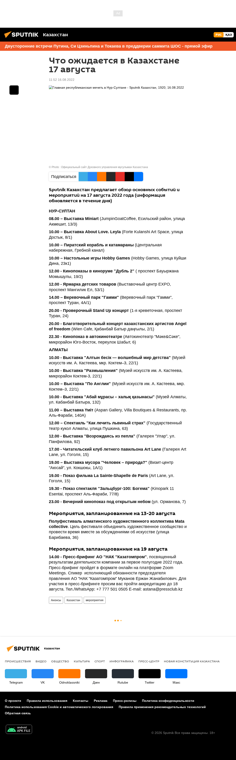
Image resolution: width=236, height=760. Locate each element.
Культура (82, 661)
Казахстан (73, 600)
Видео (41, 661)
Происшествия (18, 661)
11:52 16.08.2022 (61, 79)
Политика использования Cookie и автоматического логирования (59, 707)
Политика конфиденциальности (168, 701)
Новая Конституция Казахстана (192, 661)
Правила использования (47, 701)
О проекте (13, 701)
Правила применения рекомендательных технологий (162, 707)
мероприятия (94, 600)
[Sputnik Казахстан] (22, 38)
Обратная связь (18, 713)
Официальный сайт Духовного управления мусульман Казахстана (104, 167)
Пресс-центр (148, 661)
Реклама (100, 701)
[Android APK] (19, 730)
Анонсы (56, 600)
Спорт (99, 661)
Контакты (80, 701)
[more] (14, 90)
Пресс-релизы (124, 701)
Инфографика (121, 661)
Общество (60, 661)
